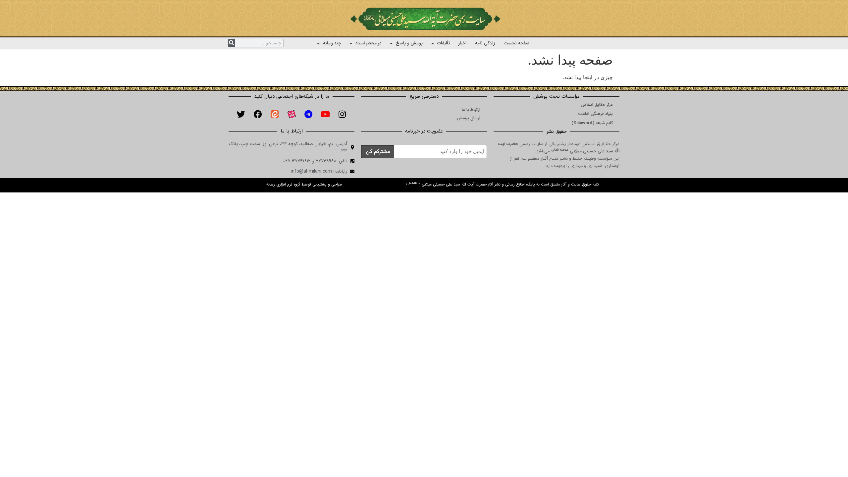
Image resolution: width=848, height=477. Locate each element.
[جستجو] (231, 43)
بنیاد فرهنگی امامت (595, 113)
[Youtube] (325, 114)
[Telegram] (308, 114)
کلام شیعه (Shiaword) (592, 123)
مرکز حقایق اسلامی (597, 104)
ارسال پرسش (468, 118)
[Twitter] (241, 114)
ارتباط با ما (471, 109)
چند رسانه (332, 43)
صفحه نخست (516, 43)
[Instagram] (342, 114)
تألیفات (443, 43)
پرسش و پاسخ (409, 43)
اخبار (462, 43)
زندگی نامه (485, 43)
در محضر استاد (368, 43)
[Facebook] (257, 114)
